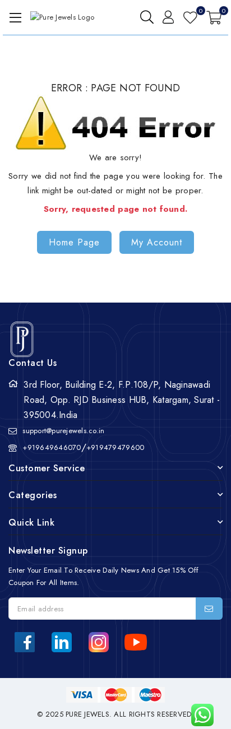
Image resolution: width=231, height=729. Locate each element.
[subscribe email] (209, 608)
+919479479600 (115, 447)
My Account (156, 242)
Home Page (74, 242)
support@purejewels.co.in (63, 430)
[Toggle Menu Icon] (13, 17)
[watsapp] (198, 715)
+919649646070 (51, 447)
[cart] (213, 17)
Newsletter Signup (48, 550)
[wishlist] (190, 17)
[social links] (24, 642)
